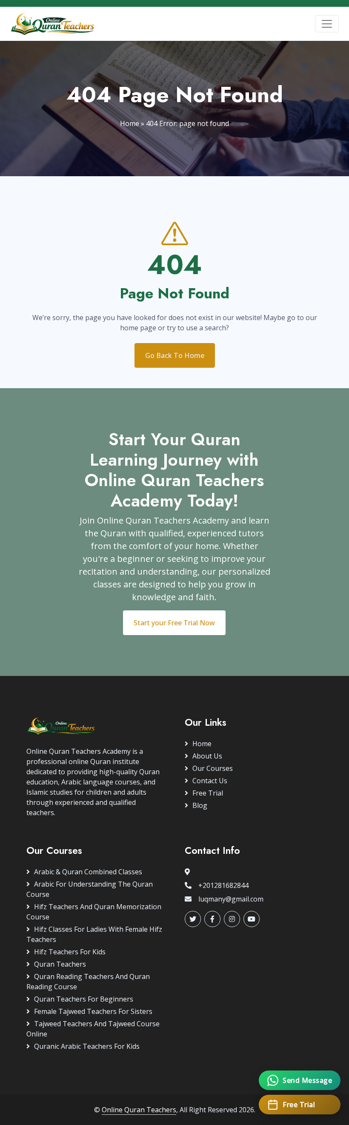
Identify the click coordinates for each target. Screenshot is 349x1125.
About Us (207, 756)
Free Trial (207, 793)
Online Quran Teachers (139, 1109)
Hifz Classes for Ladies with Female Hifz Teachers (94, 934)
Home (129, 123)
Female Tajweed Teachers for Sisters (93, 1011)
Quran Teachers (60, 964)
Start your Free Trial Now (174, 622)
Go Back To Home (174, 355)
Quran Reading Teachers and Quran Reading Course (88, 981)
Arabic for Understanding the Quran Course (89, 889)
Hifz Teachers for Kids (70, 951)
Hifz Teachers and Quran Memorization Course (93, 912)
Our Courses (212, 768)
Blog (199, 805)
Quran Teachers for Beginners (83, 999)
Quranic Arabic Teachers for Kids (87, 1046)
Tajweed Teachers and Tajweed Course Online (93, 1029)
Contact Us (209, 780)
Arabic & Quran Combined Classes (88, 871)
